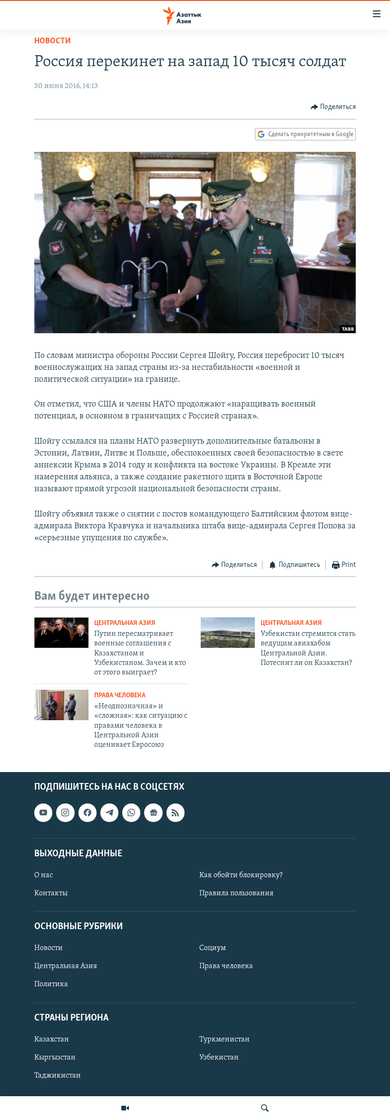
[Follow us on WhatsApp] (131, 812)
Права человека (120, 695)
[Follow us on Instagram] (65, 812)
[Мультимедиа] (125, 1108)
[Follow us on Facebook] (87, 812)
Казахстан (51, 1039)
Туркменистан (224, 1039)
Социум (212, 948)
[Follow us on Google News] (153, 812)
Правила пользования (236, 893)
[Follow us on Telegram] (109, 812)
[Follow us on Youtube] (43, 812)
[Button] (333, 107)
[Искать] (265, 1108)
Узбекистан (219, 1057)
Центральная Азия (125, 623)
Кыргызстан (55, 1057)
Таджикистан (57, 1076)
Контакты (51, 893)
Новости (52, 41)
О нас (43, 875)
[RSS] (175, 812)
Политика (51, 984)
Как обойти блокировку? (241, 875)
